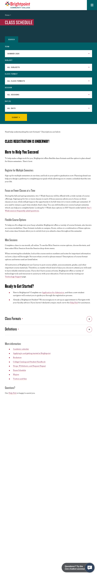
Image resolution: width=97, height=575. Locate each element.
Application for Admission (53, 292)
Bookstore (17, 357)
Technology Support (13, 276)
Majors (16, 374)
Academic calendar (21, 349)
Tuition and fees (20, 379)
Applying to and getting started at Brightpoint (32, 353)
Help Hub (74, 302)
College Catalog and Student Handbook (29, 362)
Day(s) (8, 101)
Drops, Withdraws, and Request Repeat (29, 366)
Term (7, 47)
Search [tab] (11, 39)
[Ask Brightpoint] (89, 567)
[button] (92, 5)
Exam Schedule (19, 370)
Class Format (11, 74)
